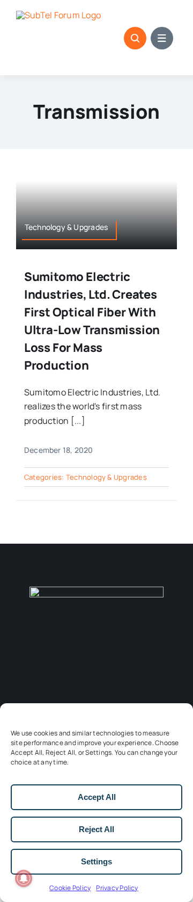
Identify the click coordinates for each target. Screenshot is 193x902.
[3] (96, 591)
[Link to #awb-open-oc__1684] (162, 38)
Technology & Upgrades (106, 477)
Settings (96, 861)
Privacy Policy (117, 887)
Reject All (96, 829)
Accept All (97, 797)
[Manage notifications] (23, 878)
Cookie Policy (70, 887)
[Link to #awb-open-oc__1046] (135, 38)
